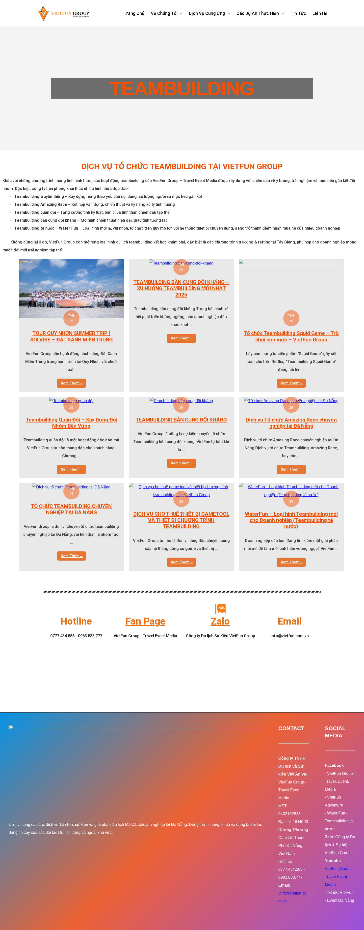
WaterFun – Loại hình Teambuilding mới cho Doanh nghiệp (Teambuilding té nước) (291, 520)
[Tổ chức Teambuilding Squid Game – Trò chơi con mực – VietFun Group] (291, 288)
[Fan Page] (145, 609)
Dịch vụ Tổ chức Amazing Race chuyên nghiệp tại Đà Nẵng (291, 423)
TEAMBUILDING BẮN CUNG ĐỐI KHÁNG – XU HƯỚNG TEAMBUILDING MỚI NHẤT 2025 (181, 288)
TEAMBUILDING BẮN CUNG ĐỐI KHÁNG (181, 420)
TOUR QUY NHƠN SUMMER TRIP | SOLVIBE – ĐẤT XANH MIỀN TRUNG (71, 336)
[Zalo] (220, 609)
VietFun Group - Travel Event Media (339, 877)
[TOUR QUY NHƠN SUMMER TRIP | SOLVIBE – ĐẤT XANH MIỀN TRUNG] (71, 288)
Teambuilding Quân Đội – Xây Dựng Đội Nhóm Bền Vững (71, 423)
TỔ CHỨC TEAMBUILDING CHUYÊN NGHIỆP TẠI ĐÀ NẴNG (71, 509)
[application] (180, 13)
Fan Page (145, 621)
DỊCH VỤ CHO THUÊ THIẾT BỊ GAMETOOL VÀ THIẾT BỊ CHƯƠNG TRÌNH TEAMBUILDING (181, 520)
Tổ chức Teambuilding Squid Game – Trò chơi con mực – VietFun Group (291, 336)
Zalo (220, 621)
